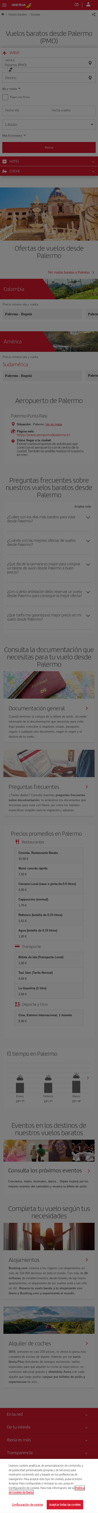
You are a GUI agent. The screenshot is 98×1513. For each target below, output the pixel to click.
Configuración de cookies (27, 1504)
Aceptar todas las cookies (65, 1504)
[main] (49, 1486)
